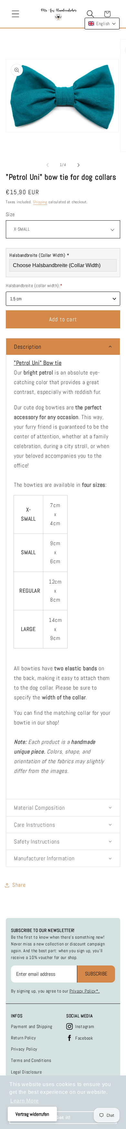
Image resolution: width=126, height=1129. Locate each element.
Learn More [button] (24, 1101)
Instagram (84, 1026)
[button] (15, 14)
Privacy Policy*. (84, 991)
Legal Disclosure (26, 1072)
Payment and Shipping (31, 1026)
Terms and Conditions (31, 1060)
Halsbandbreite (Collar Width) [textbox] (39, 255)
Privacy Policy (24, 1049)
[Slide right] (78, 165)
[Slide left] (47, 165)
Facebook (84, 1038)
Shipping (40, 202)
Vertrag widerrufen (32, 1114)
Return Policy (23, 1038)
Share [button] (19, 885)
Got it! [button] (63, 1117)
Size (10, 214)
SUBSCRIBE (96, 973)
